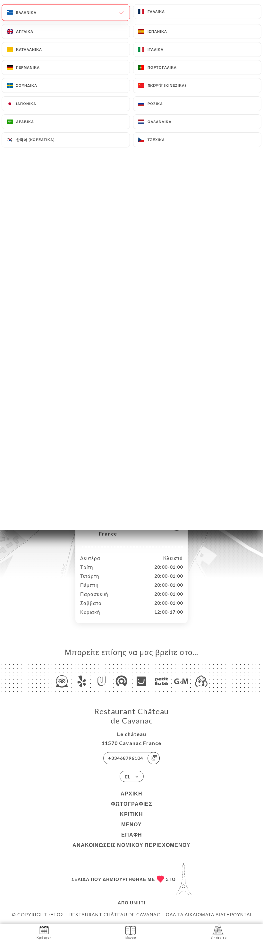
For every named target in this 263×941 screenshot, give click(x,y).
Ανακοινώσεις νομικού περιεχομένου (131, 845)
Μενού (131, 824)
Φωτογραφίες (131, 804)
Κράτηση (44, 937)
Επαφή (131, 834)
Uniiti (138, 902)
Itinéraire (218, 937)
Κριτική (131, 814)
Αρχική (131, 793)
